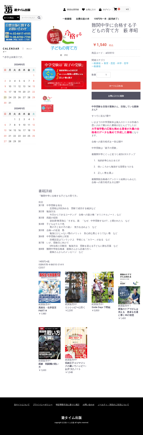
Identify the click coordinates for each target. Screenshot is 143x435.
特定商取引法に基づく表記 (67, 404)
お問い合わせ (88, 404)
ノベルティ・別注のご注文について (113, 404)
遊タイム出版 (71, 418)
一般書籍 (67, 18)
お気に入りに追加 (116, 96)
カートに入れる (116, 86)
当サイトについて (22, 404)
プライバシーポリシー (43, 404)
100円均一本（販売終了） (107, 18)
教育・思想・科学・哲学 (116, 63)
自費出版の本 (82, 18)
